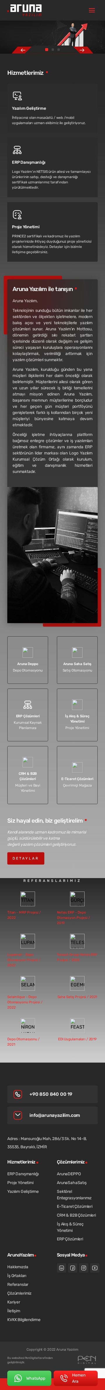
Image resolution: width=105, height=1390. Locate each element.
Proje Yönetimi (20, 1182)
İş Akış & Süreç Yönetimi (70, 1227)
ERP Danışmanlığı (22, 1173)
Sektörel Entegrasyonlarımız (74, 1194)
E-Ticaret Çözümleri (74, 1206)
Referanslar (17, 1284)
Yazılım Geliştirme (23, 1191)
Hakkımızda (17, 1266)
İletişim (13, 1310)
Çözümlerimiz (19, 1293)
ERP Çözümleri (70, 1239)
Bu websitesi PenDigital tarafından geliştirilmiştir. (30, 1360)
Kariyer (13, 1302)
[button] (46, 49)
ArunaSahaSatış (72, 1182)
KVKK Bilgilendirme (24, 1319)
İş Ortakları (16, 1275)
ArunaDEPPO (68, 1173)
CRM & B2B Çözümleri (76, 1215)
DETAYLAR (26, 858)
